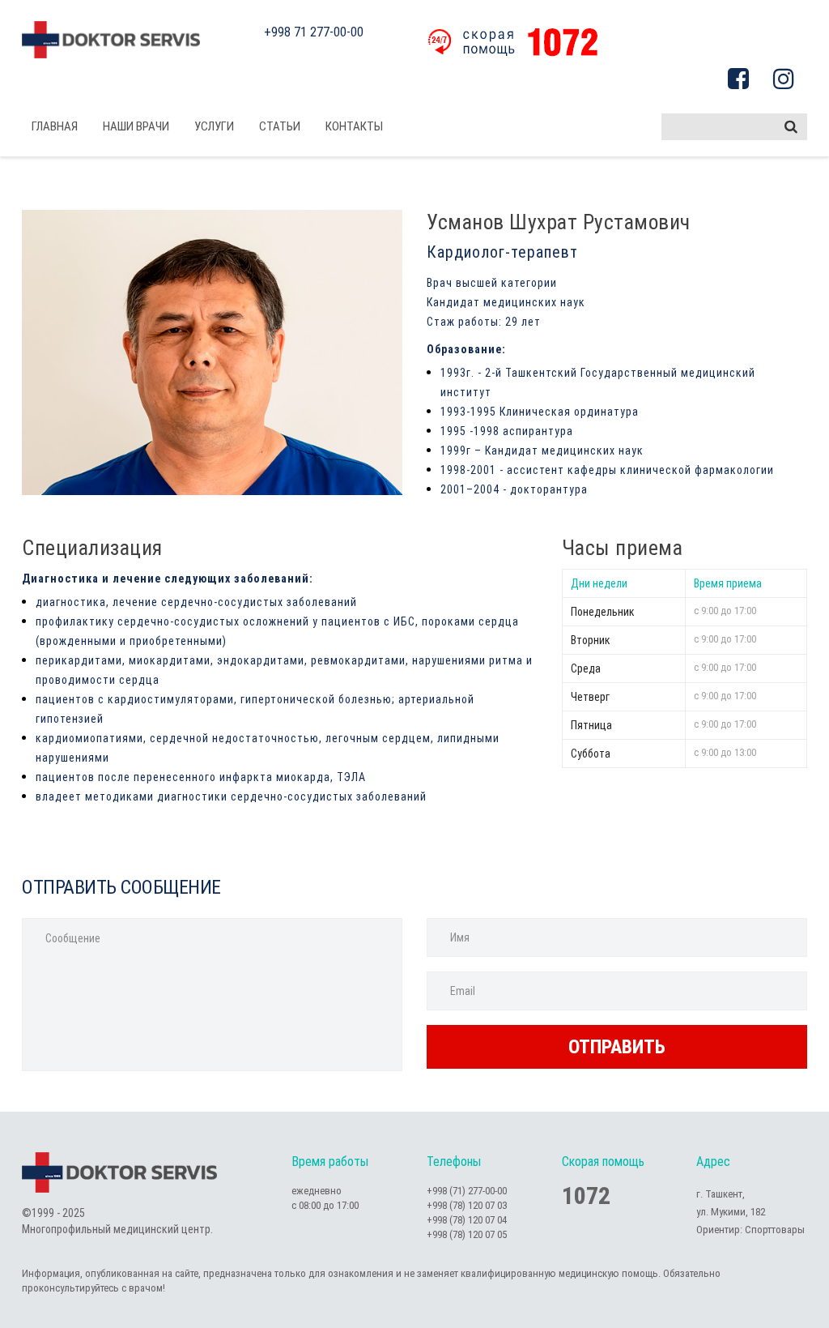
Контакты (354, 126)
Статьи (279, 126)
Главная (55, 126)
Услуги (214, 126)
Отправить (616, 1046)
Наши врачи (136, 126)
